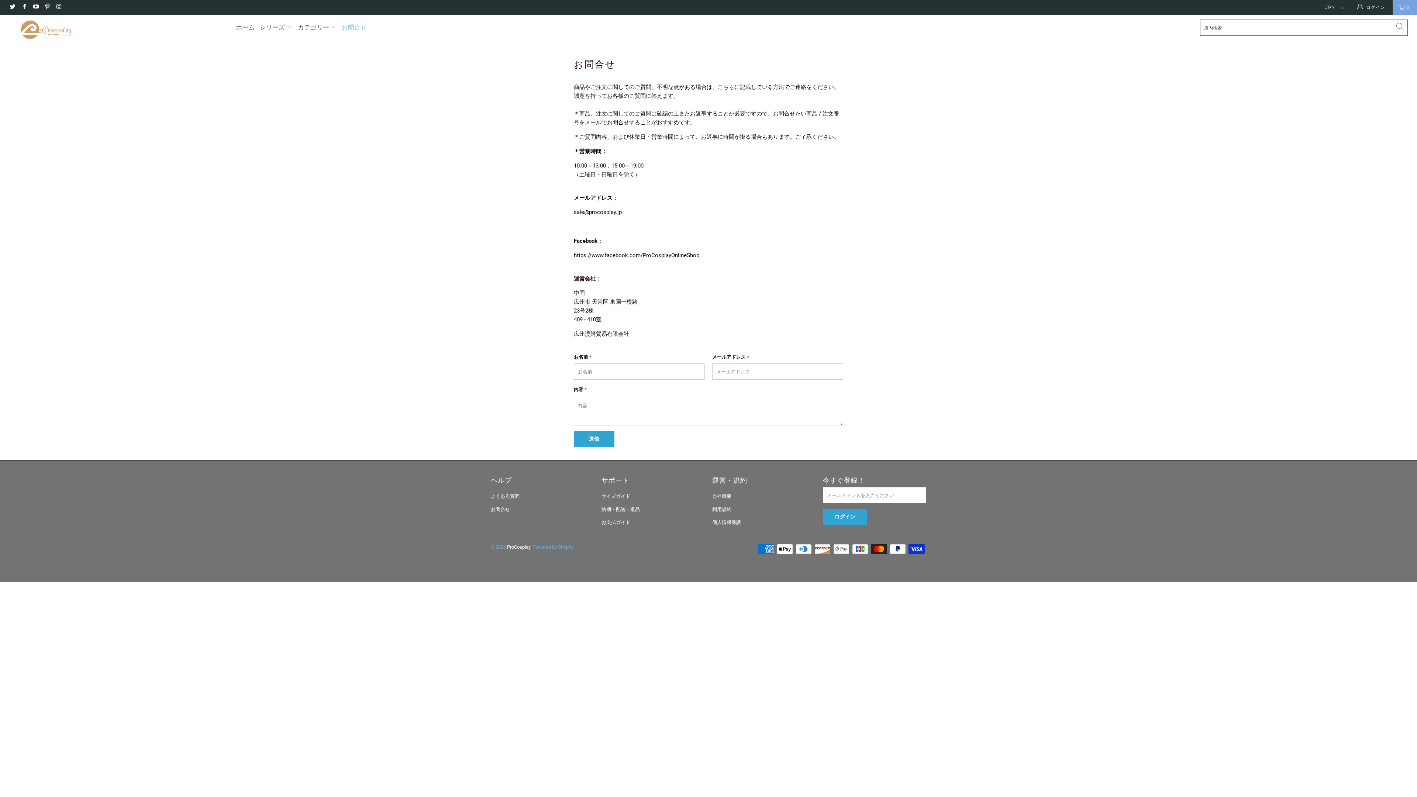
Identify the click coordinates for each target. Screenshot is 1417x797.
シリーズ (273, 27)
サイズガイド (615, 496)
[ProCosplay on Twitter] (12, 7)
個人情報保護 (726, 522)
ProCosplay (518, 547)
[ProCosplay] (117, 30)
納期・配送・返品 (620, 509)
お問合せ (354, 27)
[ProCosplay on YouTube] (35, 7)
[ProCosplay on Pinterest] (47, 7)
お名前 (583, 357)
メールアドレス (730, 357)
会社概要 (721, 496)
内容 (580, 389)
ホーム (245, 27)
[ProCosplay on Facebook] (24, 7)
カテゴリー (313, 27)
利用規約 (721, 509)
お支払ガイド (615, 522)
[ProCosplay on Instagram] (58, 7)
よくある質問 (505, 496)
